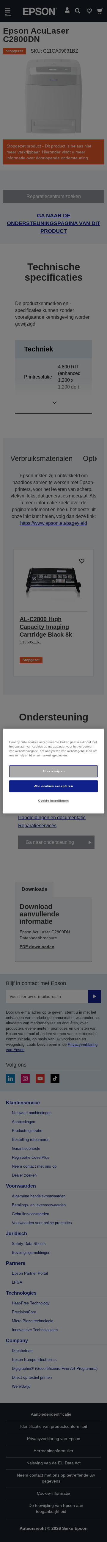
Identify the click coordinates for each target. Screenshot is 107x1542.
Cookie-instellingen (53, 800)
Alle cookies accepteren (53, 786)
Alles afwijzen (54, 771)
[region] (53, 771)
